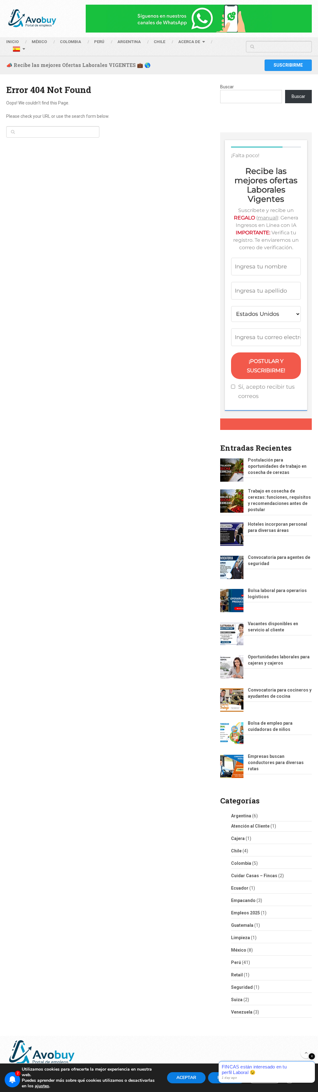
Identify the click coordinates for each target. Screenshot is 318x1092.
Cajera (238, 838)
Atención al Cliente (250, 826)
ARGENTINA (129, 41)
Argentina (241, 815)
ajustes (42, 1086)
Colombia (70, 41)
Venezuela (241, 1012)
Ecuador (239, 888)
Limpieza (240, 937)
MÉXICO (39, 41)
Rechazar (226, 1078)
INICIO (12, 41)
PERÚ (99, 41)
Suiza (237, 999)
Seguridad (242, 987)
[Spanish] (18, 50)
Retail (237, 974)
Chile (236, 850)
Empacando (243, 900)
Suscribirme (288, 65)
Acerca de (189, 41)
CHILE (159, 41)
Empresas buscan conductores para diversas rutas (276, 762)
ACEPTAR (186, 1078)
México (238, 950)
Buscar (227, 86)
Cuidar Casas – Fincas (254, 875)
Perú (236, 962)
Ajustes (264, 1078)
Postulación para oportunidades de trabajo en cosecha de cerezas (277, 466)
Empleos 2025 (245, 912)
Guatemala (242, 925)
